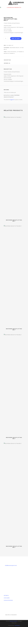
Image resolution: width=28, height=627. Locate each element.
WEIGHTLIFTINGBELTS (9, 53)
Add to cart (16, 38)
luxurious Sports (13, 621)
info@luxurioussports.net (11, 565)
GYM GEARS (7, 598)
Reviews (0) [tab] (7, 63)
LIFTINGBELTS (20, 51)
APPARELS (6, 595)
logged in (12, 99)
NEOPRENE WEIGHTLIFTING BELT (14, 221)
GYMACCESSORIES (11, 51)
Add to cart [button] (22, 118)
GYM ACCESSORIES (8, 600)
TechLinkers (17, 625)
